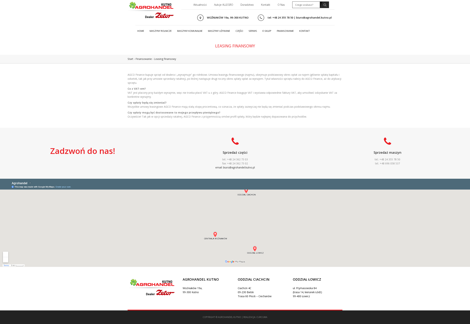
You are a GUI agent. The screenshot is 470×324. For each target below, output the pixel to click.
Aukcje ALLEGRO (223, 4)
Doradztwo (247, 4)
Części (239, 31)
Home (140, 31)
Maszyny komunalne (190, 31)
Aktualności (200, 4)
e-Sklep (267, 31)
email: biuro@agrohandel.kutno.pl (235, 167)
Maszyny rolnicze (161, 31)
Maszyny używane (219, 31)
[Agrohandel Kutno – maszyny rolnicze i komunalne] (151, 9)
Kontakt (265, 4)
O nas (281, 4)
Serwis (253, 31)
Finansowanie (285, 31)
